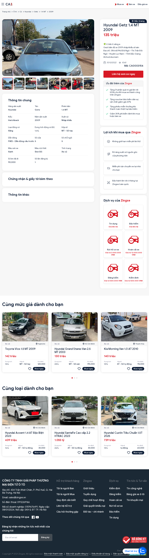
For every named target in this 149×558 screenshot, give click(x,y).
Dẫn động (12, 138)
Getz (36, 11)
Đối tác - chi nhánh (93, 511)
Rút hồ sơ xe (116, 506)
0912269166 (23, 502)
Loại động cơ (13, 127)
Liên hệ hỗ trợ (64, 506)
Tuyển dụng (89, 494)
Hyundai (28, 11)
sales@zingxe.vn (17, 497)
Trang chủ (6, 11)
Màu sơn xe (13, 148)
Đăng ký (45, 537)
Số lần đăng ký (41, 159)
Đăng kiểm (115, 494)
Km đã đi (41, 361)
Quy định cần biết (66, 500)
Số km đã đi (13, 159)
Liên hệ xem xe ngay (123, 74)
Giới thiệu (88, 488)
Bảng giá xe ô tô (135, 494)
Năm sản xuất (41, 117)
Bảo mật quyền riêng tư (77, 553)
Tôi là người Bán (65, 488)
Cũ (20, 11)
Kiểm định (114, 488)
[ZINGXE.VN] (9, 4)
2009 (51, 11)
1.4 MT (43, 11)
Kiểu (10, 117)
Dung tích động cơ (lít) (45, 127)
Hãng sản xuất (14, 106)
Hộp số (65, 127)
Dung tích (8, 361)
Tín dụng (114, 517)
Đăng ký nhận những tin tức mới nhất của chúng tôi (26, 528)
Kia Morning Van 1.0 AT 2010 (121, 349)
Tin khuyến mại (135, 500)
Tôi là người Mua (65, 494)
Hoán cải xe (115, 500)
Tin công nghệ (134, 488)
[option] (48, 47)
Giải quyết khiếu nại (94, 506)
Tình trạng (66, 148)
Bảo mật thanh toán (53, 553)
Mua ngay (39, 368)
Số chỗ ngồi (67, 138)
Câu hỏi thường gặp (67, 511)
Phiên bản (66, 106)
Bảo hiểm (114, 511)
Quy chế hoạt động (93, 500)
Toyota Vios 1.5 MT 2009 (20, 349)
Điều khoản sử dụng (101, 553)
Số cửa (38, 138)
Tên (36, 106)
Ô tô (15, 11)
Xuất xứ (65, 117)
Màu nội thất (40, 148)
